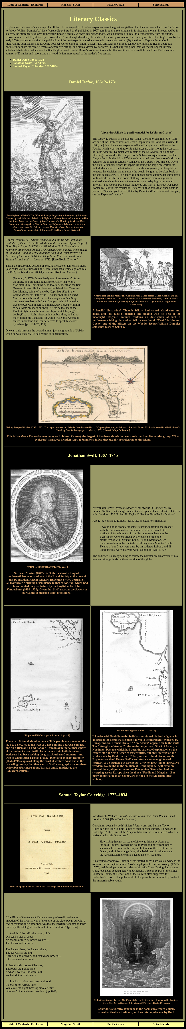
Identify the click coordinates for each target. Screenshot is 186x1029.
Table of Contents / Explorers (25, 4)
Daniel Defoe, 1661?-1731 (28, 59)
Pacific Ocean (115, 4)
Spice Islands (161, 4)
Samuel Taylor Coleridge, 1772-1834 (35, 66)
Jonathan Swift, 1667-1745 (29, 62)
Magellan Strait (70, 4)
